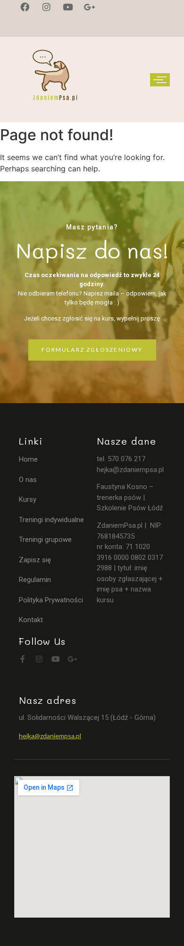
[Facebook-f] (22, 659)
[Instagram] (39, 659)
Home (28, 459)
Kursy (27, 499)
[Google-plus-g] (72, 659)
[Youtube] (55, 659)
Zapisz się (35, 560)
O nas (28, 479)
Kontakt (31, 620)
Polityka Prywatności (51, 600)
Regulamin (35, 579)
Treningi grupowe (45, 539)
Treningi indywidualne (51, 519)
